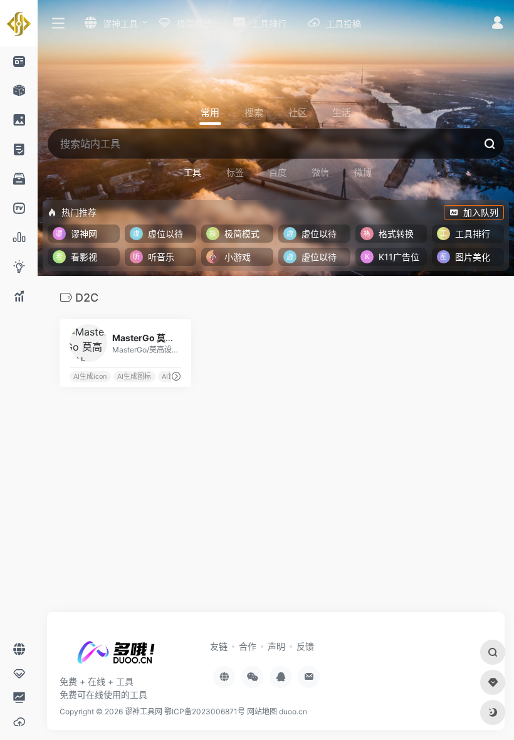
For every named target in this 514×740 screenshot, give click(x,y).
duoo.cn (293, 711)
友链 (219, 646)
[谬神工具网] (116, 656)
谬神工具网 (143, 711)
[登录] (497, 24)
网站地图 (262, 711)
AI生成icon (90, 377)
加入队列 (480, 212)
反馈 (305, 646)
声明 (276, 646)
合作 (247, 646)
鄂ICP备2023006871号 (205, 711)
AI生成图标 (134, 377)
